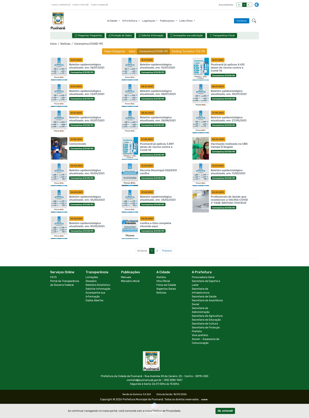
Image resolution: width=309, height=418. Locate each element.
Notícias (65, 43)
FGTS (53, 277)
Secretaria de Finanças (206, 327)
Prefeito (197, 331)
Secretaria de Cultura (205, 323)
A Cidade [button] (112, 20)
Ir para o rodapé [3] (99, 5)
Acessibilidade (226, 5)
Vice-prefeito (200, 335)
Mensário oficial (130, 281)
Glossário (91, 281)
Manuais (126, 277)
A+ (239, 5)
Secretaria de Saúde (204, 296)
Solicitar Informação (98, 288)
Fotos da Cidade (166, 284)
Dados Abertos (94, 300)
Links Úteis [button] (186, 20)
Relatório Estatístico (98, 284)
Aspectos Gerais (166, 288)
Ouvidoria (242, 21)
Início (53, 43)
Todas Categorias (114, 51)
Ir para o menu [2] (80, 5)
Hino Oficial (163, 281)
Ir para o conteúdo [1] (61, 5)
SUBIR (204, 399)
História (161, 277)
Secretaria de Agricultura (207, 315)
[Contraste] (257, 5)
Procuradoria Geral (203, 277)
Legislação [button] (149, 20)
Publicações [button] (167, 20)
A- (249, 5)
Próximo (167, 250)
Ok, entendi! (225, 410)
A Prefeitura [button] (130, 20)
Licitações (92, 277)
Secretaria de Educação (206, 319)
